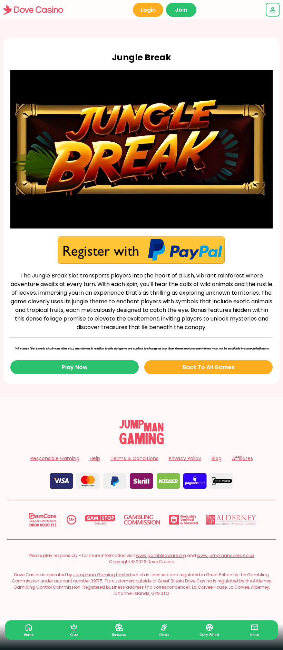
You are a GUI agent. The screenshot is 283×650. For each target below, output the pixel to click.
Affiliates (242, 458)
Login (148, 10)
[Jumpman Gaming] (141, 442)
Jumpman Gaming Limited (102, 575)
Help (95, 458)
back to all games (209, 367)
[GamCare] (42, 519)
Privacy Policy (185, 458)
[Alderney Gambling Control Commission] (231, 520)
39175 (97, 581)
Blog (217, 458)
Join (181, 10)
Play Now (75, 367)
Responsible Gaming (54, 458)
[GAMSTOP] (100, 520)
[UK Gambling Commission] (142, 520)
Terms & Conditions (134, 458)
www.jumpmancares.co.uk (225, 555)
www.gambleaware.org (161, 555)
